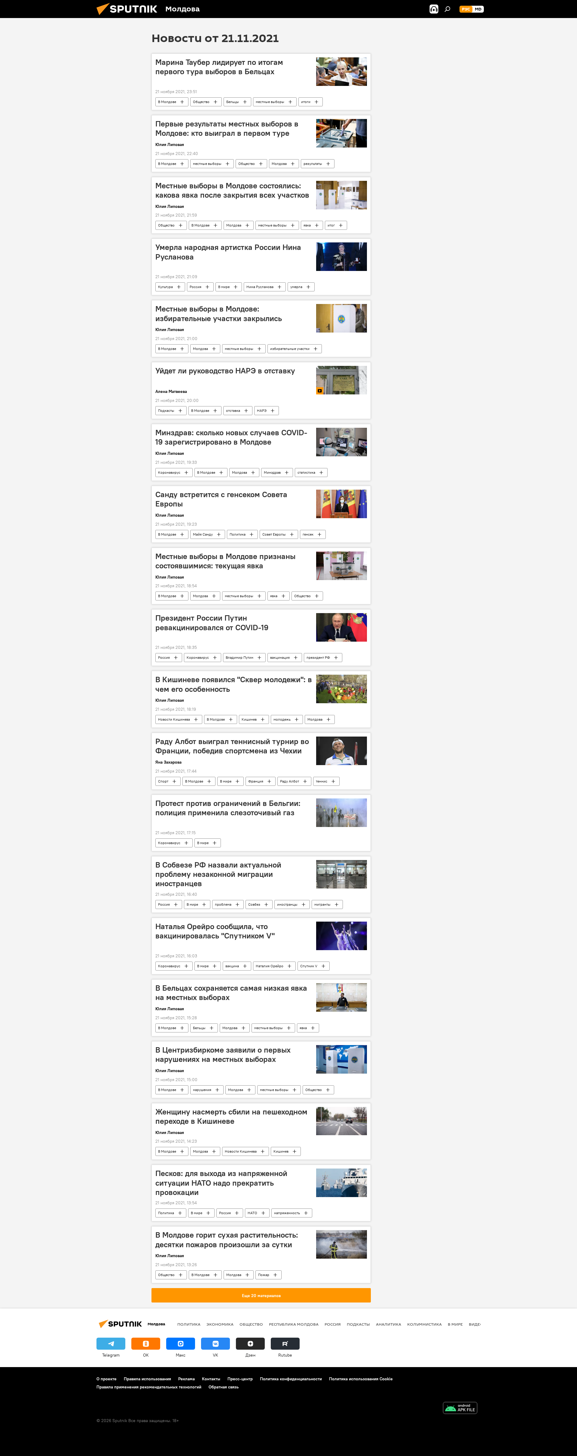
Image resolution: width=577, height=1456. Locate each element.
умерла (296, 286)
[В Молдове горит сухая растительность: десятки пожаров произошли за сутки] (341, 1244)
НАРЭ (262, 410)
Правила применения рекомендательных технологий (148, 1387)
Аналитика (388, 1324)
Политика (238, 534)
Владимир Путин (239, 657)
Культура (165, 286)
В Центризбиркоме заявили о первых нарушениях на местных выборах (223, 1054)
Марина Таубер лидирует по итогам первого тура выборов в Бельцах (219, 66)
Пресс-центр (240, 1379)
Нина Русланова (259, 286)
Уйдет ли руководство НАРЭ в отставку (225, 370)
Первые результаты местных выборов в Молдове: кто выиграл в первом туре (226, 128)
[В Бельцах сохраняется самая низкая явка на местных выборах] (341, 997)
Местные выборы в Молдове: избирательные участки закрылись (218, 313)
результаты (313, 163)
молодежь (282, 719)
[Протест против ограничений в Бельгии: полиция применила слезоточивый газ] (341, 812)
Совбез (254, 904)
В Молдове (167, 101)
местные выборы (270, 101)
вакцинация (280, 657)
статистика (306, 472)
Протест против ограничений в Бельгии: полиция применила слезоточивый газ (228, 807)
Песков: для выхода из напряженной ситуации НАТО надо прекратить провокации (221, 1183)
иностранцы (287, 904)
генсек (308, 534)
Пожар (263, 1274)
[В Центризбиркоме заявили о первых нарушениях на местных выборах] (341, 1059)
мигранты (322, 904)
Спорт (163, 781)
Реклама (186, 1379)
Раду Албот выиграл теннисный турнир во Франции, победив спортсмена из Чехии (232, 746)
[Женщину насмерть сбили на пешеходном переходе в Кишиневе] (341, 1121)
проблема (223, 904)
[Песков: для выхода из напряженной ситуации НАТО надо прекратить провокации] (341, 1183)
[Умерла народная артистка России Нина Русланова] (341, 256)
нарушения (202, 1089)
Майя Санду (203, 534)
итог (331, 225)
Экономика (220, 1324)
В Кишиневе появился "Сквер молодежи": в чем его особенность (233, 684)
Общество (201, 101)
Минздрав (272, 472)
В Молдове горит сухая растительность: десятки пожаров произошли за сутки (226, 1239)
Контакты (211, 1379)
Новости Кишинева (174, 719)
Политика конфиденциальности (291, 1379)
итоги (305, 101)
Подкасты (166, 410)
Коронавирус (169, 472)
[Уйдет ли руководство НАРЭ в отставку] (341, 380)
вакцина (232, 966)
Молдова (279, 163)
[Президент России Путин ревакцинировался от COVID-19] (341, 627)
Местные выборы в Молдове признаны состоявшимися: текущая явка (225, 561)
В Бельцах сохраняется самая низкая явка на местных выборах (231, 992)
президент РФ (318, 657)
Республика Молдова (294, 1324)
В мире (224, 286)
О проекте (106, 1379)
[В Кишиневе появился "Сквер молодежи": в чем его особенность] (341, 689)
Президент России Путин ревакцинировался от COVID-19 (211, 622)
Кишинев (249, 719)
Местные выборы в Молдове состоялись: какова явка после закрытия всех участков (232, 190)
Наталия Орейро (269, 966)
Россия (195, 286)
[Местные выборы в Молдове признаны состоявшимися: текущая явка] (341, 566)
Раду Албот (289, 781)
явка (307, 225)
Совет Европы (274, 534)
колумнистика (424, 1324)
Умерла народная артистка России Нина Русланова (228, 251)
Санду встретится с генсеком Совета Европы (221, 499)
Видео (476, 1324)
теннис (321, 781)
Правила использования (147, 1379)
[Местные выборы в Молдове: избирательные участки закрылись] (341, 318)
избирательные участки (290, 348)
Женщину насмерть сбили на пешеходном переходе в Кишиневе (231, 1116)
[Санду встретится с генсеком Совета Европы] (341, 504)
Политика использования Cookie (361, 1379)
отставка (233, 410)
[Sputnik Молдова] (129, 16)
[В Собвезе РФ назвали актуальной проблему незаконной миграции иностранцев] (341, 874)
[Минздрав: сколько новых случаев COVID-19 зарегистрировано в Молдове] (341, 442)
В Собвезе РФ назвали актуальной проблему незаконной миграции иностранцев (218, 874)
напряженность (287, 1213)
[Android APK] (460, 1408)
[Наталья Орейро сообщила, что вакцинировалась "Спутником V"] (341, 936)
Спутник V (308, 966)
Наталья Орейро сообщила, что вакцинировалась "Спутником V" (215, 931)
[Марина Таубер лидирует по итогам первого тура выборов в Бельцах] (341, 71)
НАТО (252, 1213)
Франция (255, 781)
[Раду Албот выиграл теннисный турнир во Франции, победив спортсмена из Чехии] (341, 751)
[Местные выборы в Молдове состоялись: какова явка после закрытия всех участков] (341, 195)
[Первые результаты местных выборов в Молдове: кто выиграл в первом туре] (341, 133)
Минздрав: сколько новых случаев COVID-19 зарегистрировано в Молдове (231, 437)
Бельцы (232, 101)
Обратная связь (224, 1387)
